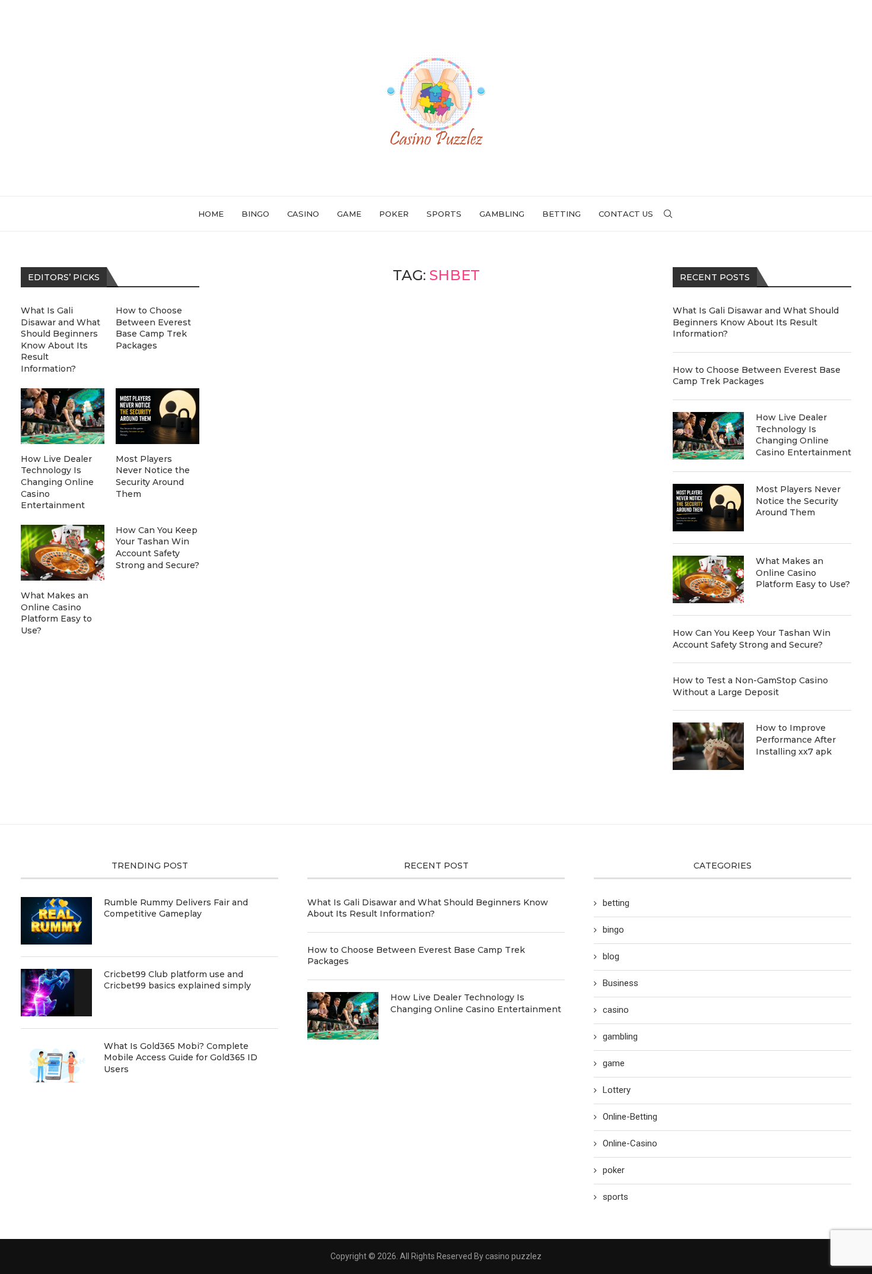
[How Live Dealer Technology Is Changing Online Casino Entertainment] (708, 435)
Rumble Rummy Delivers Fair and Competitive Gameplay (176, 908)
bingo (255, 213)
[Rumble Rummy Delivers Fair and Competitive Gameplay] (56, 921)
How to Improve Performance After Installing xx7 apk (796, 739)
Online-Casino (630, 1143)
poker (394, 213)
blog (611, 956)
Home (211, 213)
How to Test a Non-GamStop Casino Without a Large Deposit (750, 686)
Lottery (617, 1090)
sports (444, 213)
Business (620, 983)
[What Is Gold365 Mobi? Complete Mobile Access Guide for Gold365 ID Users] (56, 1064)
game (349, 213)
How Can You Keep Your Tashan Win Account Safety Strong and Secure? (751, 639)
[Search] (668, 214)
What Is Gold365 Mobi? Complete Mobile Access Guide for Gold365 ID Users (180, 1058)
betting (561, 213)
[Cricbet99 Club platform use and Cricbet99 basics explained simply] (56, 992)
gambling (501, 213)
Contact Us (626, 213)
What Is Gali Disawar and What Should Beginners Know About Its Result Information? (756, 322)
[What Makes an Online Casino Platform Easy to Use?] (708, 579)
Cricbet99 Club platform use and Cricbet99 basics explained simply (177, 980)
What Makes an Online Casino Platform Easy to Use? (803, 573)
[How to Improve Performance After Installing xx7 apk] (708, 746)
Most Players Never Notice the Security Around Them (798, 501)
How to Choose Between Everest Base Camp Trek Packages (757, 376)
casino (303, 213)
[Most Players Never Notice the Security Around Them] (708, 507)
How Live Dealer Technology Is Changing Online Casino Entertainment (803, 435)
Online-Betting (630, 1116)
